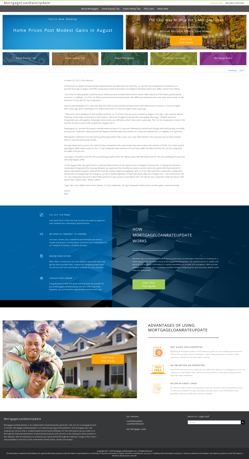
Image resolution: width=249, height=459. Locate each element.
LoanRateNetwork (135, 424)
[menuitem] (91, 8)
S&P (66, 193)
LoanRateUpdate (134, 421)
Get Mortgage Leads (136, 429)
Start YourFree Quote (186, 40)
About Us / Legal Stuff (198, 416)
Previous (233, 70)
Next (241, 70)
